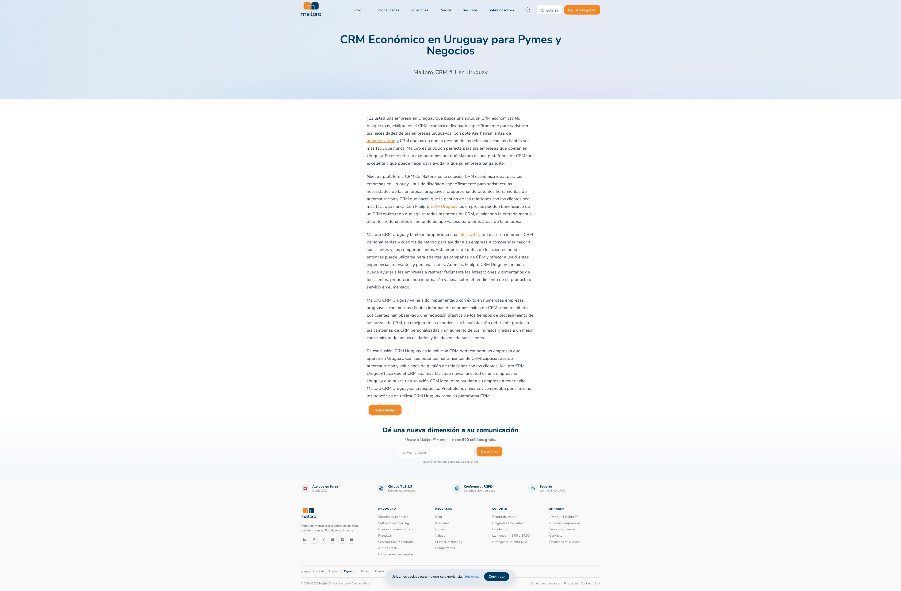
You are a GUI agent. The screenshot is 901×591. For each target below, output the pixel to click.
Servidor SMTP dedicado (396, 542)
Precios (445, 10)
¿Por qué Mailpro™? (564, 517)
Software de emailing (393, 523)
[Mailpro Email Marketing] (308, 513)
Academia (442, 523)
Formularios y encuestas (396, 554)
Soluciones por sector (394, 517)
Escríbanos (500, 529)
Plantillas (385, 535)
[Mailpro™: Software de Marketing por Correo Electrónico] (311, 9)
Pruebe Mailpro (385, 410)
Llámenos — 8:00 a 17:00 (511, 535)
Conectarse (549, 10)
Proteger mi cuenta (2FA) (510, 542)
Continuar (497, 576)
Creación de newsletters (395, 529)
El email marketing (448, 542)
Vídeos (440, 535)
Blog (438, 517)
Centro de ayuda (504, 517)
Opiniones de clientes (564, 542)
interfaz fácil (470, 234)
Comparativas (445, 548)
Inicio (357, 10)
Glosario (441, 529)
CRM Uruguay (444, 206)
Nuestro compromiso (564, 523)
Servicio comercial (562, 529)
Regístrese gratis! (582, 10)
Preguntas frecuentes (507, 523)
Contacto (555, 535)
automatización (381, 141)
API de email (387, 548)
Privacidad (472, 576)
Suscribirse (489, 451)
